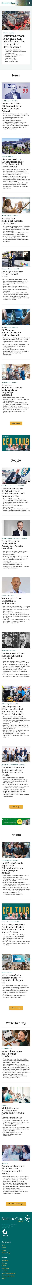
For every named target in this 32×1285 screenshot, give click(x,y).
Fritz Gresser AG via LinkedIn (10, 764)
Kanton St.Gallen (6, 1048)
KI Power (4, 1163)
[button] (29, 3)
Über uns (4, 1263)
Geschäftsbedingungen (8, 1273)
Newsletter (5, 1260)
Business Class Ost (7, 921)
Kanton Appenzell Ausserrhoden (11, 538)
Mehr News (16, 423)
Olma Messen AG (6, 860)
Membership (5, 1268)
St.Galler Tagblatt (6, 215)
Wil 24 (3, 972)
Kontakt (4, 1265)
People (4, 1247)
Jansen (4, 156)
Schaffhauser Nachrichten (9, 485)
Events (4, 1250)
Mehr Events (16, 1008)
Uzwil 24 (4, 595)
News (3, 1245)
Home (3, 1278)
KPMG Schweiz (6, 382)
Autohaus (4, 1105)
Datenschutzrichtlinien (8, 1276)
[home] (16, 3)
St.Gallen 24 (5, 650)
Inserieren (5, 1271)
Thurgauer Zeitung (7, 269)
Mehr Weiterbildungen (16, 1204)
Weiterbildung (6, 1253)
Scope (11, 1226)
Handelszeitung (6, 100)
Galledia (14, 1224)
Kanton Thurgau (6, 327)
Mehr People (16, 807)
